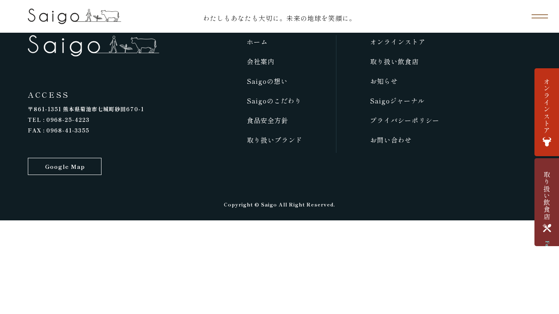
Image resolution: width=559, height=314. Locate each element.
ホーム (257, 42)
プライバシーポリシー (405, 120)
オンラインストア (398, 42)
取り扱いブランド (274, 140)
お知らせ (384, 81)
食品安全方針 (268, 120)
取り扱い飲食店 (394, 61)
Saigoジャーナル (397, 100)
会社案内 (261, 61)
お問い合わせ (391, 140)
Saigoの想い (267, 81)
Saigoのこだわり (274, 100)
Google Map (65, 166)
